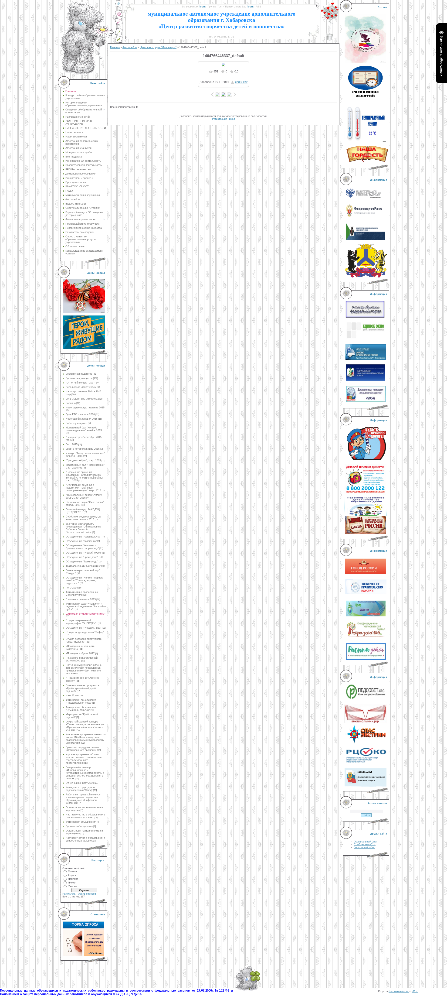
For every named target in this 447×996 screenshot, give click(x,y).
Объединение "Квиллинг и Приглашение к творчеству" (82, 547)
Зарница (71, 403)
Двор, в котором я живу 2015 (83, 448)
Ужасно (72, 886)
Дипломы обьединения (79, 826)
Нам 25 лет (72, 695)
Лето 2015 (72, 444)
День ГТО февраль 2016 (80, 414)
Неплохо (73, 878)
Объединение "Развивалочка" (83, 536)
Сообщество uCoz (365, 844)
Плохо (71, 882)
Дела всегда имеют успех (81, 387)
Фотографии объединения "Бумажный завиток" (81, 708)
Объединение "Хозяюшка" (81, 541)
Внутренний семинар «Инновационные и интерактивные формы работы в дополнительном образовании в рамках (85, 773)
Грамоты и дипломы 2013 (81, 599)
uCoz (415, 991)
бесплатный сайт (399, 991)
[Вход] (118, 42)
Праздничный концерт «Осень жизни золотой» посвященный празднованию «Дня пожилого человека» (84, 669)
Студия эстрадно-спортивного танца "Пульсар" (84, 640)
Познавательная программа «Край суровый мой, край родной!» (82, 688)
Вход (232, 118)
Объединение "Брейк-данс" (82, 557)
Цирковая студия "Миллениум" (85, 613)
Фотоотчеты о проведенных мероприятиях (82, 593)
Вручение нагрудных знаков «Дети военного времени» (82, 748)
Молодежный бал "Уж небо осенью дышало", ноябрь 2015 (84, 429)
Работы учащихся (76, 423)
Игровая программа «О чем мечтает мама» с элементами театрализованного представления (84, 758)
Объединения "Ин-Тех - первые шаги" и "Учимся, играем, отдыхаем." (84, 580)
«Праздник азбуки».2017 (80, 653)
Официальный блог (365, 841)
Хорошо (72, 875)
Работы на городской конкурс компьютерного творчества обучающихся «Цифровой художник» (83, 798)
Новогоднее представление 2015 (85, 407)
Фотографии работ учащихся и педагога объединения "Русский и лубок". (86, 606)
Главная (115, 47)
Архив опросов (87, 893)
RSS (258, 6)
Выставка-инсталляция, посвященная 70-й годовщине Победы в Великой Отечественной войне (83, 528)
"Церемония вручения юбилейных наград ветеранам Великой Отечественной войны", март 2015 (85, 476)
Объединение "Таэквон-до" (82, 561)
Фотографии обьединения (81, 821)
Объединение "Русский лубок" (84, 552)
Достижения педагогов (79, 373)
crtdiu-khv (241, 82)
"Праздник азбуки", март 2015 (83, 460)
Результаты (69, 893)
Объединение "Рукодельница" (83, 627)
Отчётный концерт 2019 (80, 782)
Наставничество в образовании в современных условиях (85, 816)
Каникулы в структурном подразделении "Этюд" (80, 788)
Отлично (73, 871)
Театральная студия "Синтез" (83, 566)
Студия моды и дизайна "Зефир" (85, 632)
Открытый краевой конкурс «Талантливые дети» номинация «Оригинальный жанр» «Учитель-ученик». (85, 725)
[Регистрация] (118, 24)
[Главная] (118, 6)
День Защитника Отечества (82, 398)
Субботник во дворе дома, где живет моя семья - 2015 (83, 518)
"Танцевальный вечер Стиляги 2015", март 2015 (84, 496)
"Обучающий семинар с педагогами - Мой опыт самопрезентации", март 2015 (83, 487)
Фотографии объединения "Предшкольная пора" (81, 701)
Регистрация (219, 118)
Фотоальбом (129, 47)
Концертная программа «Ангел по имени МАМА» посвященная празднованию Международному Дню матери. (85, 738)
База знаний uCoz (364, 847)
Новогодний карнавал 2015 (82, 418)
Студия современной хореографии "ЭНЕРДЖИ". (81, 622)
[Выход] (118, 34)
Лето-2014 (72, 587)
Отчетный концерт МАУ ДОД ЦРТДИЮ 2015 (83, 510)
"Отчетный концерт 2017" (81, 382)
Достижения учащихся (79, 378)
